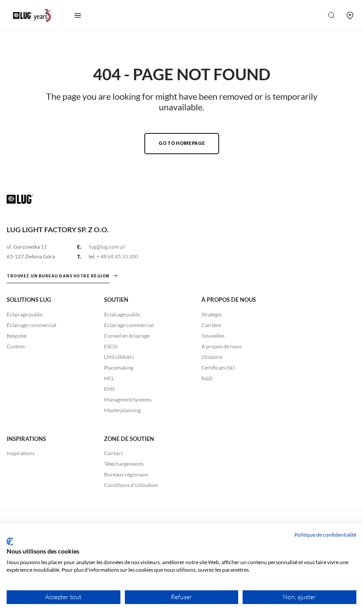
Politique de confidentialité (325, 534)
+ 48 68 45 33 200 (117, 256)
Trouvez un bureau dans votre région (58, 276)
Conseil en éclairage (127, 335)
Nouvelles (212, 335)
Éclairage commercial (31, 325)
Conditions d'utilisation (131, 485)
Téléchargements (123, 463)
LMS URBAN (119, 357)
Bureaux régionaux (126, 474)
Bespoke (17, 335)
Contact (113, 453)
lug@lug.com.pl (107, 246)
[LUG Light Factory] (20, 198)
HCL (109, 378)
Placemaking (118, 367)
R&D (206, 378)
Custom (16, 346)
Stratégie (211, 314)
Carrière (211, 325)
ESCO (111, 346)
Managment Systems (127, 399)
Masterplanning (122, 410)
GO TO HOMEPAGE (181, 143)
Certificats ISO (218, 367)
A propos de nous (221, 346)
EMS (109, 389)
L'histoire (211, 357)
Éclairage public (25, 314)
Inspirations (21, 453)
